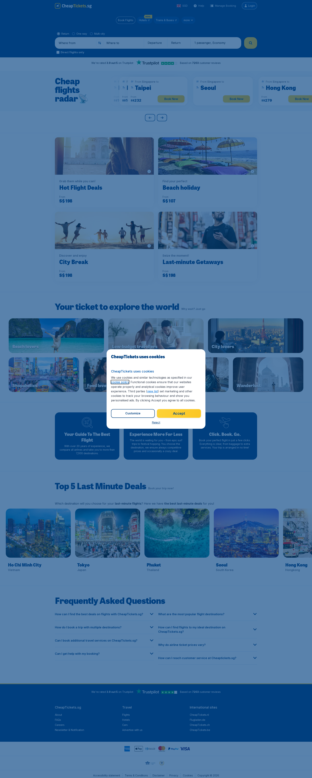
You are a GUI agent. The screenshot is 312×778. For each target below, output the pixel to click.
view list (152, 391)
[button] (156, 422)
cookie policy (120, 382)
